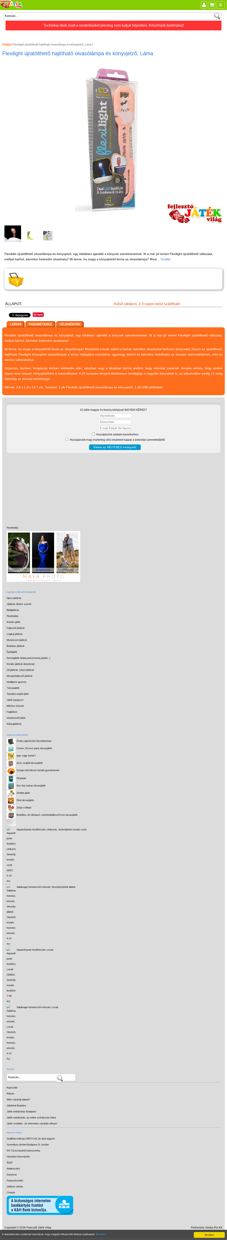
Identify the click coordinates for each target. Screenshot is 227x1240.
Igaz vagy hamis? (26, 755)
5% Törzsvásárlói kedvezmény (23, 1150)
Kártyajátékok (14, 724)
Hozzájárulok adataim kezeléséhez (117, 434)
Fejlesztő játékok (16, 628)
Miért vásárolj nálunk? (18, 1099)
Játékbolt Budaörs (16, 1105)
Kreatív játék (13, 622)
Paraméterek (40, 324)
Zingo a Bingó (24, 807)
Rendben (209, 1234)
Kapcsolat (12, 1087)
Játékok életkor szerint (19, 604)
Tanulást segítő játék (18, 694)
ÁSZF (10, 1162)
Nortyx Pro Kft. (214, 1227)
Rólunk (10, 1093)
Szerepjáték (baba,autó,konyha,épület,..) (28, 658)
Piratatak (21, 778)
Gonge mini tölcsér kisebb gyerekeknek (38, 770)
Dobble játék (23, 793)
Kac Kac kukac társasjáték (31, 785)
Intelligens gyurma (16, 682)
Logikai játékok (15, 634)
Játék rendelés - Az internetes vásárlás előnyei (32, 1123)
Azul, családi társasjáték (30, 763)
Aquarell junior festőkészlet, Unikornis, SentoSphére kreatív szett (51, 829)
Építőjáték (12, 652)
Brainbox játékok (16, 646)
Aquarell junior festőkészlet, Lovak (35, 949)
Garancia (12, 1174)
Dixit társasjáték (25, 800)
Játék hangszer (15, 700)
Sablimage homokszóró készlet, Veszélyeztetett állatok (46, 887)
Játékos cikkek (15, 1186)
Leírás (15, 324)
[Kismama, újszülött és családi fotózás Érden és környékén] (43, 581)
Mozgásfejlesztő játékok (20, 676)
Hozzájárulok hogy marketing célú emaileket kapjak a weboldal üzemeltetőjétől (117, 439)
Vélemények (69, 324)
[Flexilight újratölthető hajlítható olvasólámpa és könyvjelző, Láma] (114, 223)
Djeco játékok (14, 598)
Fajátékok (12, 712)
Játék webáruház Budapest (21, 1111)
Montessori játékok (17, 640)
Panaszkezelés (15, 1180)
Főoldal (6, 44)
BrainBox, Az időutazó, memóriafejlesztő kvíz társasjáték (47, 815)
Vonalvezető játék (16, 718)
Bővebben (101, 1234)
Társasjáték (13, 688)
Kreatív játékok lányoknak (21, 664)
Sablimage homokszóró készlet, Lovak (37, 1007)
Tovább (165, 259)
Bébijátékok (13, 610)
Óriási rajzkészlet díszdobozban (34, 741)
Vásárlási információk (18, 1156)
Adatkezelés (13, 1168)
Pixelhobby (12, 527)
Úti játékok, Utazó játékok (20, 670)
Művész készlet (15, 706)
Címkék (11, 1192)
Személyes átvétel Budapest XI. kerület (28, 1144)
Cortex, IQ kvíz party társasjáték (34, 748)
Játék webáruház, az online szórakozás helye (31, 1117)
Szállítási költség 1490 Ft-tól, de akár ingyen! (31, 1138)
